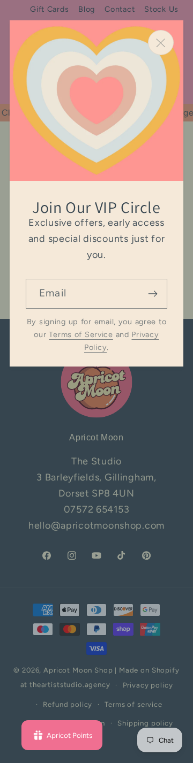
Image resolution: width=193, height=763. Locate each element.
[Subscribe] (152, 294)
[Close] (161, 42)
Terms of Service (81, 334)
